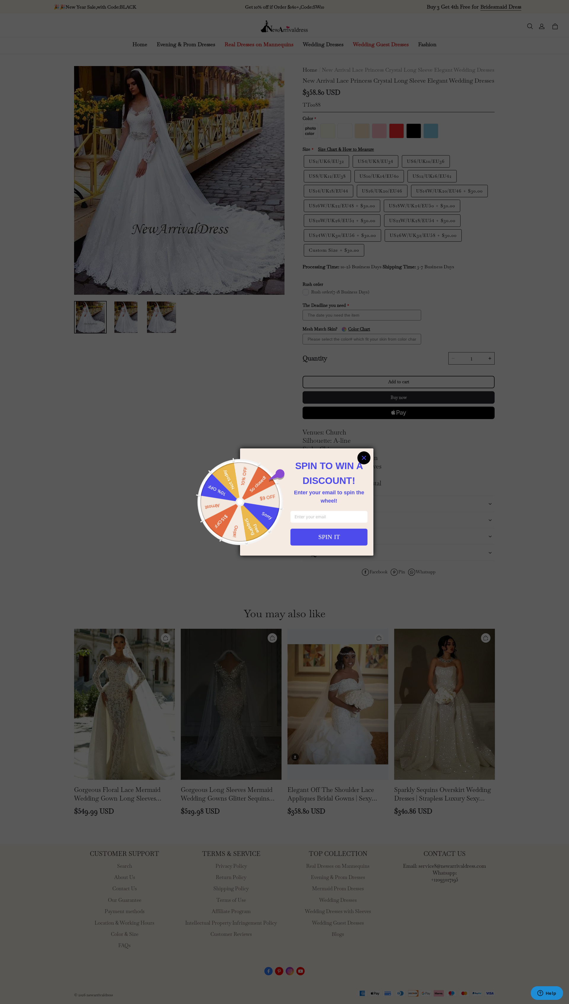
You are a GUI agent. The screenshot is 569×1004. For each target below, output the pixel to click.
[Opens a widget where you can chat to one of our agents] (546, 993)
